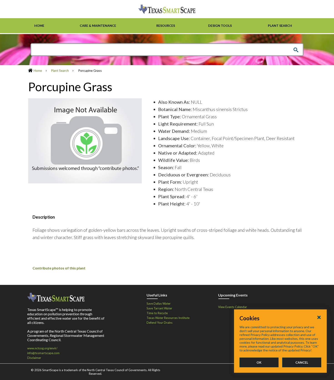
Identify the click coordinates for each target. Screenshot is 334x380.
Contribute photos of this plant (58, 268)
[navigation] (167, 25)
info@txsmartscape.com (43, 353)
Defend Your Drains (159, 322)
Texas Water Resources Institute (168, 318)
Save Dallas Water (159, 303)
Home (38, 70)
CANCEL (301, 362)
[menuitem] (39, 25)
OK (259, 362)
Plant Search (60, 70)
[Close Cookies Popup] (319, 317)
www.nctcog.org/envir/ (42, 348)
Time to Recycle (157, 313)
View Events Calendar (232, 307)
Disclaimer (34, 358)
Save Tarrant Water (159, 308)
